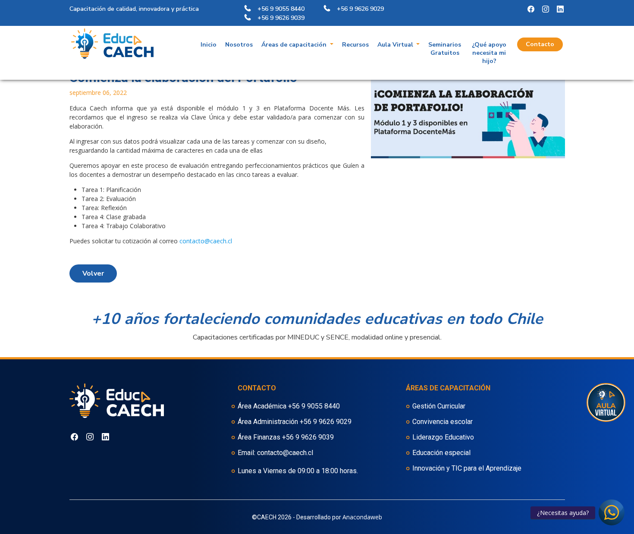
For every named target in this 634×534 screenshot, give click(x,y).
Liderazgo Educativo (443, 437)
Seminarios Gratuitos (444, 49)
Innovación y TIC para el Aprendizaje (466, 468)
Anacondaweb (362, 517)
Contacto (540, 44)
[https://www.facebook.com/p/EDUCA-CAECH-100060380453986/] (545, 9)
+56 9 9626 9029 (326, 422)
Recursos (355, 45)
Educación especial (441, 453)
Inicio (209, 45)
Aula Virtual (396, 45)
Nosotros (239, 45)
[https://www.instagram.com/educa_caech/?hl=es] (530, 9)
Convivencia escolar (442, 422)
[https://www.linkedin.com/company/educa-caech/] (560, 9)
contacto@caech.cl (205, 241)
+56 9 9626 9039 (308, 437)
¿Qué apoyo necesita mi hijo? (489, 53)
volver (93, 273)
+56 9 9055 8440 (314, 406)
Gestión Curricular (438, 406)
